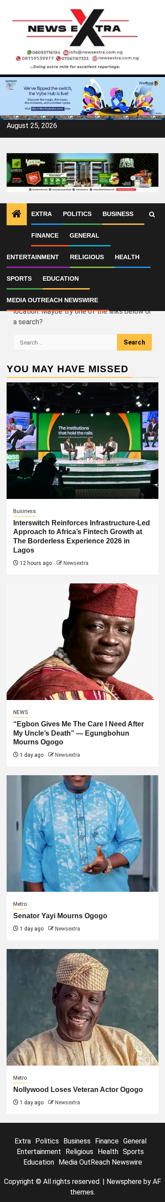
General (84, 235)
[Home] (17, 215)
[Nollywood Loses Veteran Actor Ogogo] (82, 1007)
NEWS (20, 712)
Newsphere (124, 1181)
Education (61, 278)
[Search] (152, 214)
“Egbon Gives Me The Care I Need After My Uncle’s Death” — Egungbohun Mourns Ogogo (78, 733)
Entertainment (33, 256)
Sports (19, 278)
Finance (45, 235)
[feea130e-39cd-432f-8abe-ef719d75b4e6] (82, 98)
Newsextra (75, 563)
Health (127, 256)
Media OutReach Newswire (52, 300)
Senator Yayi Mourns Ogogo (60, 916)
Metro (20, 904)
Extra (41, 213)
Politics (77, 213)
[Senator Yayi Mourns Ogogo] (82, 833)
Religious (87, 256)
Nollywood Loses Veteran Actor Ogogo (78, 1089)
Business (118, 213)
